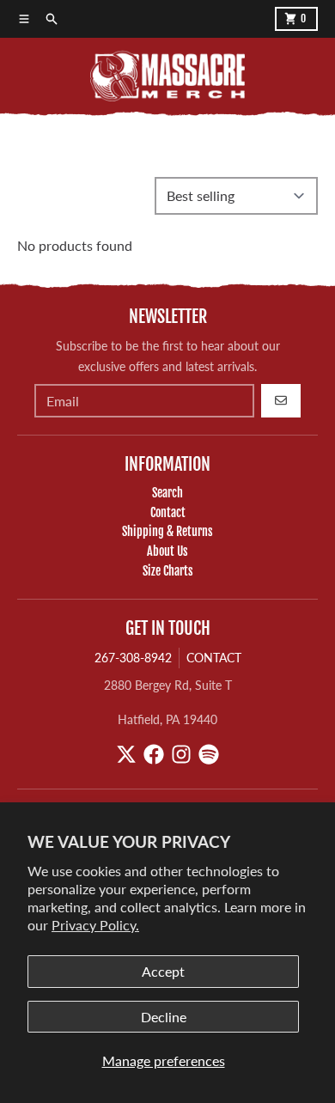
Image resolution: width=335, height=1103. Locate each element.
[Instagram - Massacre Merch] (181, 754)
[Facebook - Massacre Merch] (153, 754)
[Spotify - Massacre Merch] (208, 754)
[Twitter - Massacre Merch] (126, 754)
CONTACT (213, 657)
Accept (163, 971)
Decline (163, 1017)
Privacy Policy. (95, 925)
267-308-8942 (133, 657)
